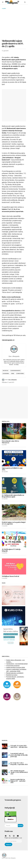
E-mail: (20, 838)
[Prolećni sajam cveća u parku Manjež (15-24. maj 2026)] (14, 512)
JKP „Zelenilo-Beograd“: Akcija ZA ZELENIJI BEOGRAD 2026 (19, 772)
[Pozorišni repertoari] (17, 684)
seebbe (12, 373)
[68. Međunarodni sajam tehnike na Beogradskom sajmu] (14, 485)
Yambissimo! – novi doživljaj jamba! (17, 664)
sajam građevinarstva (15, 370)
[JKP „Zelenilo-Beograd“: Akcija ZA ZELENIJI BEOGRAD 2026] (4, 772)
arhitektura (5, 370)
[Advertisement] (14, 24)
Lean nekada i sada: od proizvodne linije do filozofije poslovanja (19, 754)
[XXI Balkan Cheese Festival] (14, 566)
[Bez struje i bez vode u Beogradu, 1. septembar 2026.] (4, 763)
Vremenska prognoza (12, 665)
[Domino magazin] (10, 819)
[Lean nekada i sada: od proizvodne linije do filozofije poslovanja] (4, 755)
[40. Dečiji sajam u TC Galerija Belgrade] (14, 539)
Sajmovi (4, 8)
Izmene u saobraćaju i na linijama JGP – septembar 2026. (17, 780)
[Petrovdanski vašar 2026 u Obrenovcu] (14, 431)
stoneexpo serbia (20, 373)
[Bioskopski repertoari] (7, 684)
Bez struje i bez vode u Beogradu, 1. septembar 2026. (19, 763)
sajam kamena (6, 373)
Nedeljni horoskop (11, 675)
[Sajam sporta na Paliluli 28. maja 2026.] (14, 458)
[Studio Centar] (10, 814)
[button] (3, 2)
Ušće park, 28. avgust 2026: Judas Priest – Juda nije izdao (18, 746)
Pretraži (20, 825)
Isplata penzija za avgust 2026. (15, 667)
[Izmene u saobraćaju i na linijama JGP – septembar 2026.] (4, 781)
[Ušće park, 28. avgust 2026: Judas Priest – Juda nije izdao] (4, 746)
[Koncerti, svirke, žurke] (7, 696)
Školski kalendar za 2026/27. (14, 673)
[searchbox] (11, 825)
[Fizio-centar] (15, 636)
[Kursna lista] (13, 595)
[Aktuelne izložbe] (17, 696)
